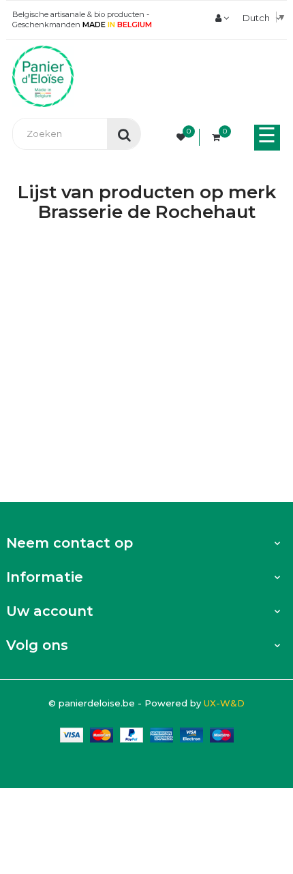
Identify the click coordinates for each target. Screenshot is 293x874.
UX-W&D (224, 703)
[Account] (222, 18)
